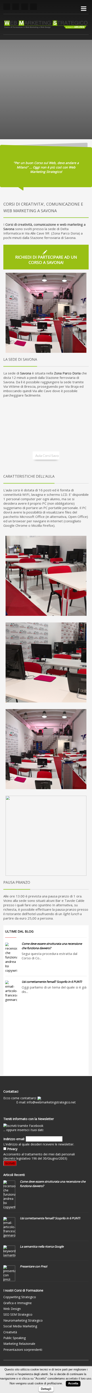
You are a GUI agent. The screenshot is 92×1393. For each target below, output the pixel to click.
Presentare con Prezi (33, 1266)
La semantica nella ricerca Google (42, 1246)
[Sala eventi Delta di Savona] (46, 312)
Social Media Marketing (20, 1326)
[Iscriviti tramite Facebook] (23, 1125)
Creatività (10, 1332)
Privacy (11, 1149)
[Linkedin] (24, 6)
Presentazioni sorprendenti (22, 1349)
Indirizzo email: (14, 1139)
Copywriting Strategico (19, 1297)
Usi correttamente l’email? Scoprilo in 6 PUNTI (52, 982)
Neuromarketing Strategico (23, 1320)
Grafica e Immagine (17, 1303)
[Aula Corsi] (46, 575)
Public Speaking (14, 1338)
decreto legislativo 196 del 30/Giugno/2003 (35, 1158)
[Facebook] (6, 6)
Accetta (73, 1383)
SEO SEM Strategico (17, 1314)
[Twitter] (15, 6)
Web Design (12, 1309)
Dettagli (46, 1389)
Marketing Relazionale (19, 1343)
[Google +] (33, 6)
